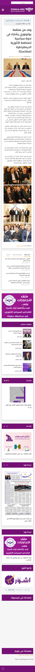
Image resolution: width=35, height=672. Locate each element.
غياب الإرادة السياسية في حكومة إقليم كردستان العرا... (13, 343)
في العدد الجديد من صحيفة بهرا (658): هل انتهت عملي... (19, 519)
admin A (13, 56)
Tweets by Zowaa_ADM (25, 655)
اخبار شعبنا (27, 254)
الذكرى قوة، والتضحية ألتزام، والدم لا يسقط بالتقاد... (13, 366)
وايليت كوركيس (18, 359)
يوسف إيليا (19, 337)
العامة (8, 254)
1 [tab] (8, 380)
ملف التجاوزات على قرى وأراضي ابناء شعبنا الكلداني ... (18, 558)
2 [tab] (6, 380)
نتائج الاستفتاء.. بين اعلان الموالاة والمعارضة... (17, 453)
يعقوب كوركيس (18, 371)
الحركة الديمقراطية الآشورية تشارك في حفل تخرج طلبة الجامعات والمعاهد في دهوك (18, 267)
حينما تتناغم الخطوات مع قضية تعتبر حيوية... (13, 355)
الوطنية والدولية (17, 254)
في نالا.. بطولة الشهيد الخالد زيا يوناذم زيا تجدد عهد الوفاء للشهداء (18, 274)
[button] (22, 2)
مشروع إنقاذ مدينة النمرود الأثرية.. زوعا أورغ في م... (18, 406)
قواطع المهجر (10, 20)
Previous (7, 426)
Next (4, 426)
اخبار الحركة (18, 20)
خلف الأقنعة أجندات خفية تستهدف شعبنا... (15, 332)
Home (25, 20)
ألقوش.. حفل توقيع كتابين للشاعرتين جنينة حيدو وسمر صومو (17, 259)
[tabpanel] (17, 398)
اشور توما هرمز (18, 348)
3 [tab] (4, 380)
